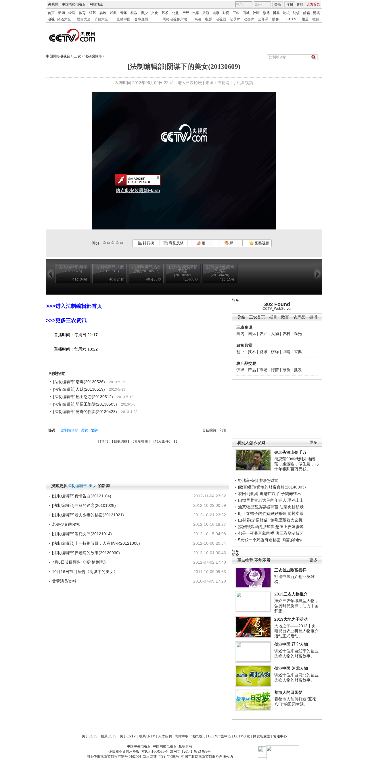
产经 (185, 13)
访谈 (296, 13)
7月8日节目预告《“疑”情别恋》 (80, 562)
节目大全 (101, 19)
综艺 (92, 13)
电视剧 (221, 19)
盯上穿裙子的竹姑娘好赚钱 (262, 513)
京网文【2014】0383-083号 (190, 751)
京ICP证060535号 (154, 751)
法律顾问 (198, 736)
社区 (256, 13)
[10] (121, 242)
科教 (134, 13)
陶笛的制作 (292, 540)
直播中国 (124, 19)
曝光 (298, 333)
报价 (286, 369)
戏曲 (113, 13)
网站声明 (182, 736)
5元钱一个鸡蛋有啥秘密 (259, 540)
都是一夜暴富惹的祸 (256, 533)
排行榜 (148, 243)
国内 (240, 333)
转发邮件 (162, 441)
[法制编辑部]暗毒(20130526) (79, 381)
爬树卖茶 (296, 513)
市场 (263, 369)
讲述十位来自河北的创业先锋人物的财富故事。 (296, 677)
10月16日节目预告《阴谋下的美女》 (85, 571)
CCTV (291, 19)
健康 (215, 13)
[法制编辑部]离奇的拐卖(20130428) (85, 411)
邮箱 (306, 13)
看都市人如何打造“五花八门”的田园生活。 (295, 701)
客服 (299, 4)
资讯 (263, 351)
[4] (108, 242)
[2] (104, 242)
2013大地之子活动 (291, 619)
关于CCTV (90, 736)
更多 (313, 442)
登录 (277, 5)
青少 (144, 13)
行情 (275, 369)
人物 (275, 333)
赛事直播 (141, 19)
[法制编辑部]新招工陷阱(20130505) (85, 404)
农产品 (299, 317)
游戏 (316, 13)
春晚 (102, 13)
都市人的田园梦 (288, 692)
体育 (82, 13)
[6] (113, 242)
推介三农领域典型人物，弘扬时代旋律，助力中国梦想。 (296, 605)
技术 (252, 351)
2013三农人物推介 (291, 594)
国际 (252, 333)
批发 (298, 369)
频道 (305, 19)
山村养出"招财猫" (253, 520)
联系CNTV (147, 736)
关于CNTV (128, 736)
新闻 (61, 13)
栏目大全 (84, 19)
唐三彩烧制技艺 (289, 533)
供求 (240, 369)
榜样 (275, 351)
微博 (266, 13)
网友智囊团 (261, 736)
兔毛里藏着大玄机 (286, 520)
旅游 (205, 13)
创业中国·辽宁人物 (291, 644)
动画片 (249, 19)
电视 (51, 19)
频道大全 (64, 19)
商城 (246, 13)
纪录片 (235, 19)
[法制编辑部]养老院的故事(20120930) (86, 552)
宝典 (298, 351)
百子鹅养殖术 (289, 493)
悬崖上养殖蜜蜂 (289, 526)
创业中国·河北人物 (291, 668)
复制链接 (141, 441)
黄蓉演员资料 (64, 581)
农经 (263, 333)
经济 (71, 13)
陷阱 (94, 430)
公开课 (263, 19)
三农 (236, 13)
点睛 (286, 351)
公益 (175, 13)
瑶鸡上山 (296, 500)
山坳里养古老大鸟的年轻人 (262, 500)
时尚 (226, 13)
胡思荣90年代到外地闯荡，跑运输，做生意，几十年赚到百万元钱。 (296, 464)
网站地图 (96, 4)
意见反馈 (175, 243)
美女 (84, 430)
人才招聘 (165, 736)
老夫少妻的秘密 (66, 524)
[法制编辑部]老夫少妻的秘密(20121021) (88, 515)
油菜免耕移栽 (291, 507)
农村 (286, 333)
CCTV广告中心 (219, 736)
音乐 (123, 13)
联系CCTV (109, 736)
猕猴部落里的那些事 (256, 526)
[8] (117, 242)
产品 (252, 369)
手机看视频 (243, 82)
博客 (276, 13)
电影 (208, 19)
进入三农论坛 (190, 82)
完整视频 (261, 243)
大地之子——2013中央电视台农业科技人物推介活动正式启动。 (296, 631)
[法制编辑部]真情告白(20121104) (81, 496)
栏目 (315, 19)
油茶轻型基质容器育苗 (258, 507)
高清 (197, 19)
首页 (51, 13)
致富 (285, 317)
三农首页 (257, 317)
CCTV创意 (242, 736)
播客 (275, 19)
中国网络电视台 (74, 4)
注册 (289, 5)
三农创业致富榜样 (290, 570)
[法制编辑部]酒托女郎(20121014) (82, 534)
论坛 (286, 13)
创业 (240, 351)
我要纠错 (120, 441)
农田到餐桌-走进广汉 (257, 493)
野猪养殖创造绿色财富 (258, 480)
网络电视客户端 (175, 19)
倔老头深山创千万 (290, 452)
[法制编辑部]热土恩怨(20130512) (83, 396)
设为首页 (313, 4)
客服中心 (280, 736)
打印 (103, 441)
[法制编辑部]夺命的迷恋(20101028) (84, 505)
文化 (154, 13)
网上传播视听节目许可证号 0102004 (114, 757)
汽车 (195, 13)
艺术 (165, 13)
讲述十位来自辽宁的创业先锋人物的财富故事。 (296, 653)
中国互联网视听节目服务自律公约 (207, 757)
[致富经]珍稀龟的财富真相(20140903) (272, 487)
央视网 (53, 4)
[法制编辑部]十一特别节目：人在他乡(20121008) (96, 543)
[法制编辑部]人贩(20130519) (79, 389)
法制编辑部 (93, 56)
